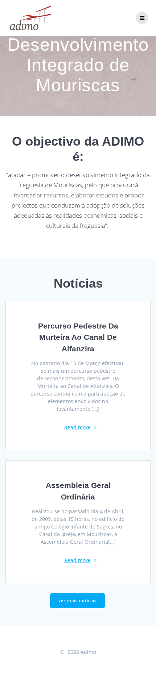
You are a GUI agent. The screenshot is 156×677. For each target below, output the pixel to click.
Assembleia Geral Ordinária (78, 491)
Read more (77, 427)
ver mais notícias (77, 600)
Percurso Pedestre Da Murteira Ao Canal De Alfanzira (78, 337)
